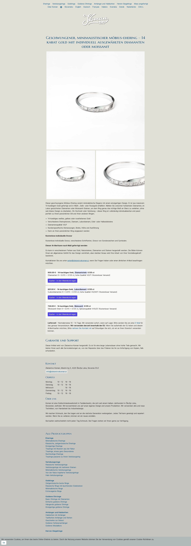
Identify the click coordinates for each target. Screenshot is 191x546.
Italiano (105, 7)
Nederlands (131, 7)
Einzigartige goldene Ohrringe (57, 507)
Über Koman (53, 7)
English (78, 7)
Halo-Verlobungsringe (54, 475)
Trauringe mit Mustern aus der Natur (60, 449)
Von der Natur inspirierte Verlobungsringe (62, 472)
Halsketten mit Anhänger (56, 515)
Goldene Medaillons (54, 526)
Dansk (121, 7)
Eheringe (46, 4)
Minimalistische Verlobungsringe (58, 470)
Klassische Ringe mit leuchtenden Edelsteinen (64, 486)
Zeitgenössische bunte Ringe (57, 483)
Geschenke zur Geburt (55, 520)
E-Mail (137, 323)
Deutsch (86, 7)
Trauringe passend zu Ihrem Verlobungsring (63, 457)
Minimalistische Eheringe (55, 441)
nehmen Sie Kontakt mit (82, 328)
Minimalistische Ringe (54, 488)
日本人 (141, 7)
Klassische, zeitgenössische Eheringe (61, 443)
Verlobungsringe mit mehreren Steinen (61, 467)
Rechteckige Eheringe (54, 454)
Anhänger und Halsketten (104, 4)
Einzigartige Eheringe (54, 446)
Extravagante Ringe (54, 491)
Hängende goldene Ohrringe (57, 504)
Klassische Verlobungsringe (56, 465)
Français (95, 7)
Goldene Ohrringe (85, 4)
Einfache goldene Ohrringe (56, 502)
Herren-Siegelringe (124, 4)
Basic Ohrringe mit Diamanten (58, 499)
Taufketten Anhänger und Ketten (59, 518)
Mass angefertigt (141, 4)
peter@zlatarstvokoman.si (78, 260)
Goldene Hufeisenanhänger (57, 523)
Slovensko (69, 7)
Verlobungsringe (58, 4)
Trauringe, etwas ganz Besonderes (60, 451)
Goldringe (71, 4)
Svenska (113, 7)
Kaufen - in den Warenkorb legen (62, 281)
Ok (4, 543)
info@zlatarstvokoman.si (56, 371)
